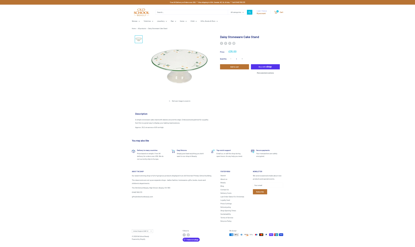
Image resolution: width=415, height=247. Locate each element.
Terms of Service (226, 218)
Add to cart (234, 67)
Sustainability (225, 214)
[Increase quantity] (242, 59)
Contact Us (224, 190)
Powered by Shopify (138, 239)
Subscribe (260, 192)
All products (142, 28)
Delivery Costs (225, 193)
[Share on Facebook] (221, 43)
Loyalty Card (225, 200)
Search (223, 175)
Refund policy (225, 207)
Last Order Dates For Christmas (232, 197)
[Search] (249, 12)
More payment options (265, 73)
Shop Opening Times (228, 210)
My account (261, 13)
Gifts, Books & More (208, 21)
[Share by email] (233, 43)
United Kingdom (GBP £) (140, 231)
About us (223, 179)
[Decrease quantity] (230, 59)
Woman (134, 21)
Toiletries (147, 21)
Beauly (223, 182)
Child (192, 21)
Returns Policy (225, 221)
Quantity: (223, 59)
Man (172, 21)
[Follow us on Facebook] (184, 234)
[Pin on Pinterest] (225, 43)
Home (182, 21)
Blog (222, 186)
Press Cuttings (226, 203)
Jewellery (161, 21)
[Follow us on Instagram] (188, 234)
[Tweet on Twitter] (229, 43)
